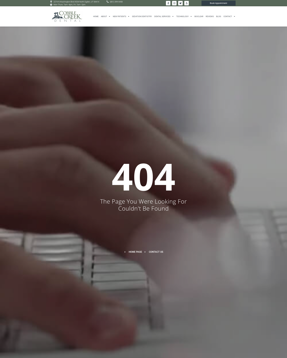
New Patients (119, 16)
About (104, 16)
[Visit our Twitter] (180, 3)
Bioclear (198, 16)
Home (96, 16)
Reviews (210, 16)
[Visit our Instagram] (174, 3)
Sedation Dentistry (142, 16)
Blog (218, 16)
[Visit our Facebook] (168, 3)
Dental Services (162, 16)
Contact (227, 16)
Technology (182, 16)
